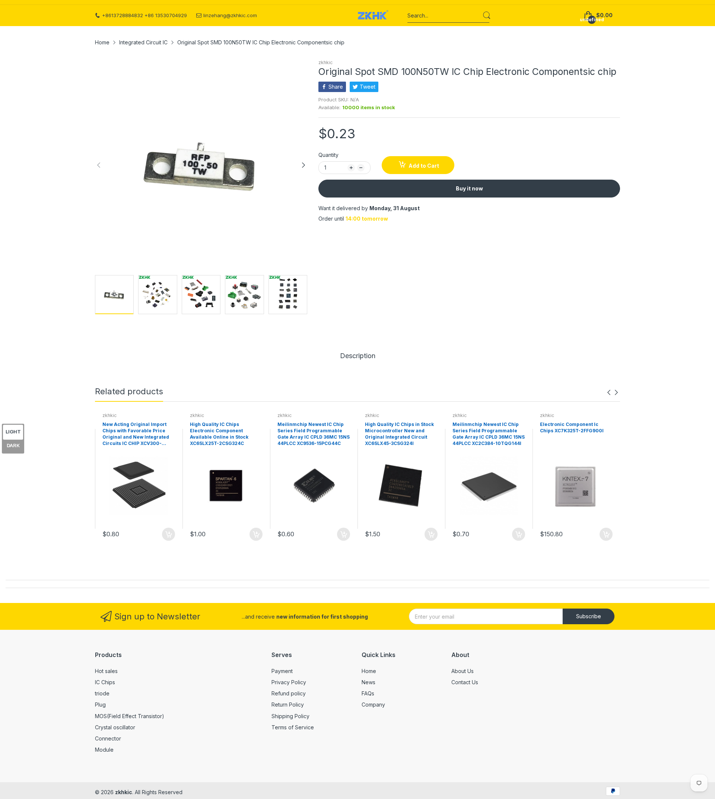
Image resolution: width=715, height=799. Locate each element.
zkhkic (325, 62)
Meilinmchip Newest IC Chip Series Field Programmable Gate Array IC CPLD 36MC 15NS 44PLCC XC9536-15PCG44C (313, 433)
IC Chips (105, 682)
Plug (100, 704)
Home (369, 671)
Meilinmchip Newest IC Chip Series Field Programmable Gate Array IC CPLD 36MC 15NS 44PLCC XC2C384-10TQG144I (488, 433)
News (368, 682)
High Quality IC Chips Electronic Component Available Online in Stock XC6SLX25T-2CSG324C (219, 433)
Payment (282, 671)
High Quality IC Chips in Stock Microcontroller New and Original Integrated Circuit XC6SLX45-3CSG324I (399, 433)
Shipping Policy (290, 716)
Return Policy (287, 704)
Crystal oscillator (115, 727)
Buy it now (469, 188)
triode (102, 693)
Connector (108, 738)
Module (104, 749)
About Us (462, 671)
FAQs (368, 693)
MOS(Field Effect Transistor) (129, 716)
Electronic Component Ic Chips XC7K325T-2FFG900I (572, 427)
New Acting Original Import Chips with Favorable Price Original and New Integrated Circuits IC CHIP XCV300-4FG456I (135, 434)
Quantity (328, 155)
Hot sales (106, 671)
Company (373, 704)
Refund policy (288, 693)
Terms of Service (292, 727)
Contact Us (464, 682)
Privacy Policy (288, 682)
